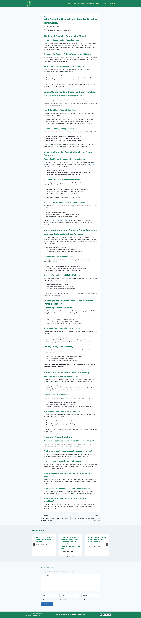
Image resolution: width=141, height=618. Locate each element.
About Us (66, 614)
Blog (45, 16)
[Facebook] (101, 615)
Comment (45, 576)
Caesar (47, 26)
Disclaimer (73, 614)
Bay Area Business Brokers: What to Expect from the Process (87, 518)
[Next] (107, 544)
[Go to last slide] (34, 544)
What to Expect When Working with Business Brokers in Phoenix (54, 518)
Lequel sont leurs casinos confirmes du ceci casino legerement (43, 539)
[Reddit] (109, 615)
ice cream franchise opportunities (60, 220)
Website (84, 595)
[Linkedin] (106, 615)
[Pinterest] (104, 615)
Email (64, 595)
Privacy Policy (82, 614)
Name (44, 595)
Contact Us (112, 3)
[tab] (67, 556)
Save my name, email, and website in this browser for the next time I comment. (64, 599)
